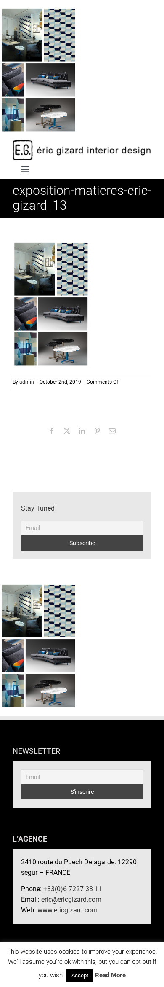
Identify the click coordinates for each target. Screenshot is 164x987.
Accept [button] (79, 975)
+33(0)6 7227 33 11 (72, 889)
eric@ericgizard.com (71, 900)
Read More (110, 975)
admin (26, 382)
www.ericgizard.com (67, 910)
